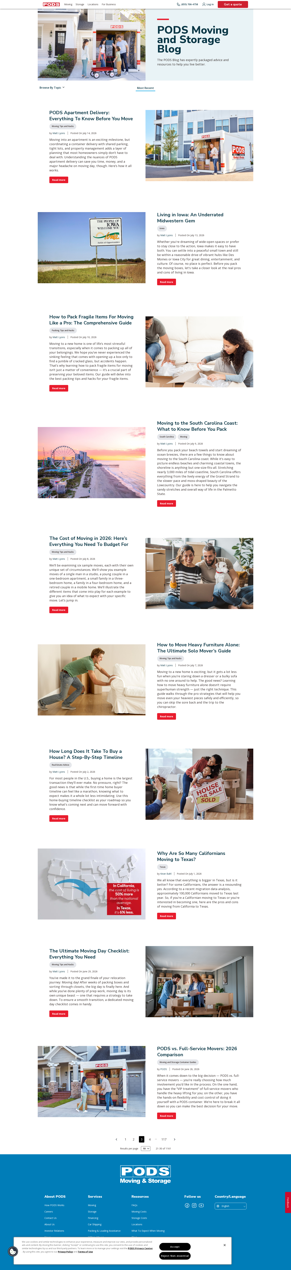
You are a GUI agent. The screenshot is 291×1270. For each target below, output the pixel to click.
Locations (137, 1224)
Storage (92, 1211)
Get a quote (233, 4)
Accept (175, 1246)
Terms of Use (85, 1251)
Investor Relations (54, 1230)
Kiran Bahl (165, 873)
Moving (183, 436)
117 (163, 1139)
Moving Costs (139, 1211)
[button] (13, 1251)
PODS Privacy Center (140, 1248)
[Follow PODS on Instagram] (194, 1205)
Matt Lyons (59, 133)
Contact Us (50, 1218)
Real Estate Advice (60, 764)
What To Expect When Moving (148, 1230)
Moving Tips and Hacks (63, 126)
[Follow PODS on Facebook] (187, 1205)
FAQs (134, 1205)
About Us (49, 1224)
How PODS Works (54, 1205)
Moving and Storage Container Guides (178, 1062)
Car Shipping (94, 1224)
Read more (58, 179)
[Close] (224, 1245)
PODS (163, 1069)
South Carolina (167, 436)
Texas (163, 867)
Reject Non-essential (175, 1255)
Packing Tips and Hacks (63, 330)
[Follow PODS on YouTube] (201, 1205)
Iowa (162, 228)
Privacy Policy (65, 1251)
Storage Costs (139, 1218)
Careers (48, 1211)
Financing (93, 1218)
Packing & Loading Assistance (104, 1230)
